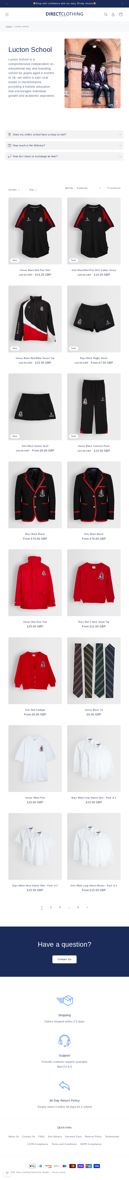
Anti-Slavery (55, 1136)
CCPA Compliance (37, 1144)
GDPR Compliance (91, 1144)
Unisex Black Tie (94, 710)
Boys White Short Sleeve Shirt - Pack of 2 (35, 885)
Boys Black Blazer (35, 534)
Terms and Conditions (64, 1144)
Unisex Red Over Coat (35, 622)
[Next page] (87, 907)
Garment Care (73, 1136)
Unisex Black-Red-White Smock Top (35, 358)
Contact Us (64, 959)
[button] (7, 14)
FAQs (41, 1136)
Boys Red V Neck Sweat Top (93, 622)
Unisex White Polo (35, 797)
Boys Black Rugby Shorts (94, 358)
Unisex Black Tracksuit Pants (94, 446)
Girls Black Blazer (94, 534)
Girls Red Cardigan (35, 710)
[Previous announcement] (6, 3)
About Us (13, 1136)
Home (9, 26)
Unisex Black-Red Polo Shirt (35, 270)
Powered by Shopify (40, 1172)
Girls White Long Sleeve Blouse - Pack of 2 (94, 885)
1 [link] (42, 907)
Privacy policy (59, 1172)
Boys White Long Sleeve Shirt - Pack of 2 (94, 797)
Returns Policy (93, 1136)
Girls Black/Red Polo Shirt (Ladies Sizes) (94, 270)
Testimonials (112, 1136)
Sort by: (69, 188)
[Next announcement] (122, 3)
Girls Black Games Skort (35, 446)
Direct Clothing (23, 1172)
